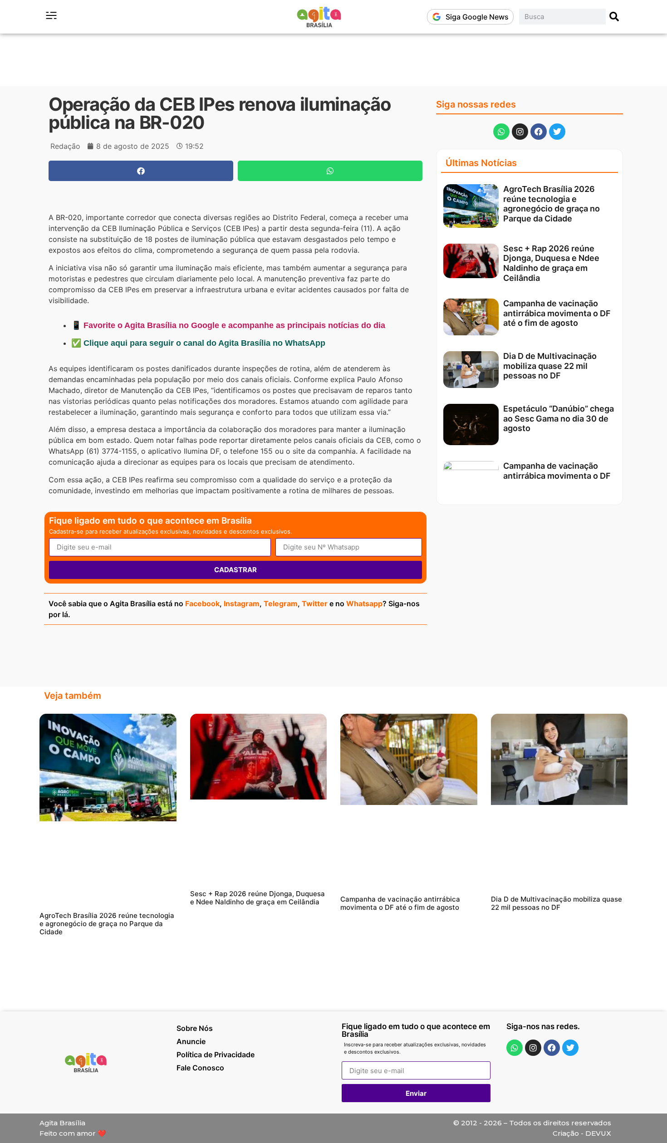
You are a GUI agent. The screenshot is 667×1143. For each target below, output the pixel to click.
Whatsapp (364, 603)
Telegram (281, 603)
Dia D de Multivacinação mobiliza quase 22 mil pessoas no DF (550, 365)
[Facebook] (538, 131)
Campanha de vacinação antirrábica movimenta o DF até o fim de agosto (557, 313)
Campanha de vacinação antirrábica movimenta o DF (557, 471)
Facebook (202, 603)
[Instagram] (520, 131)
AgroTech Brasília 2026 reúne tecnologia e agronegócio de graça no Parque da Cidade (551, 203)
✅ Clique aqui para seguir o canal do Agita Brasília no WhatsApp (198, 343)
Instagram (242, 603)
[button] (141, 171)
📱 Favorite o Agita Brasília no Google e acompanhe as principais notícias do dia (228, 325)
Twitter (315, 603)
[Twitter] (557, 131)
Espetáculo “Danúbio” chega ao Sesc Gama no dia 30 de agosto (558, 418)
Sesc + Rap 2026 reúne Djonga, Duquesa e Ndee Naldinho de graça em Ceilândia (551, 263)
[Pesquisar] (614, 17)
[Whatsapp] (501, 131)
